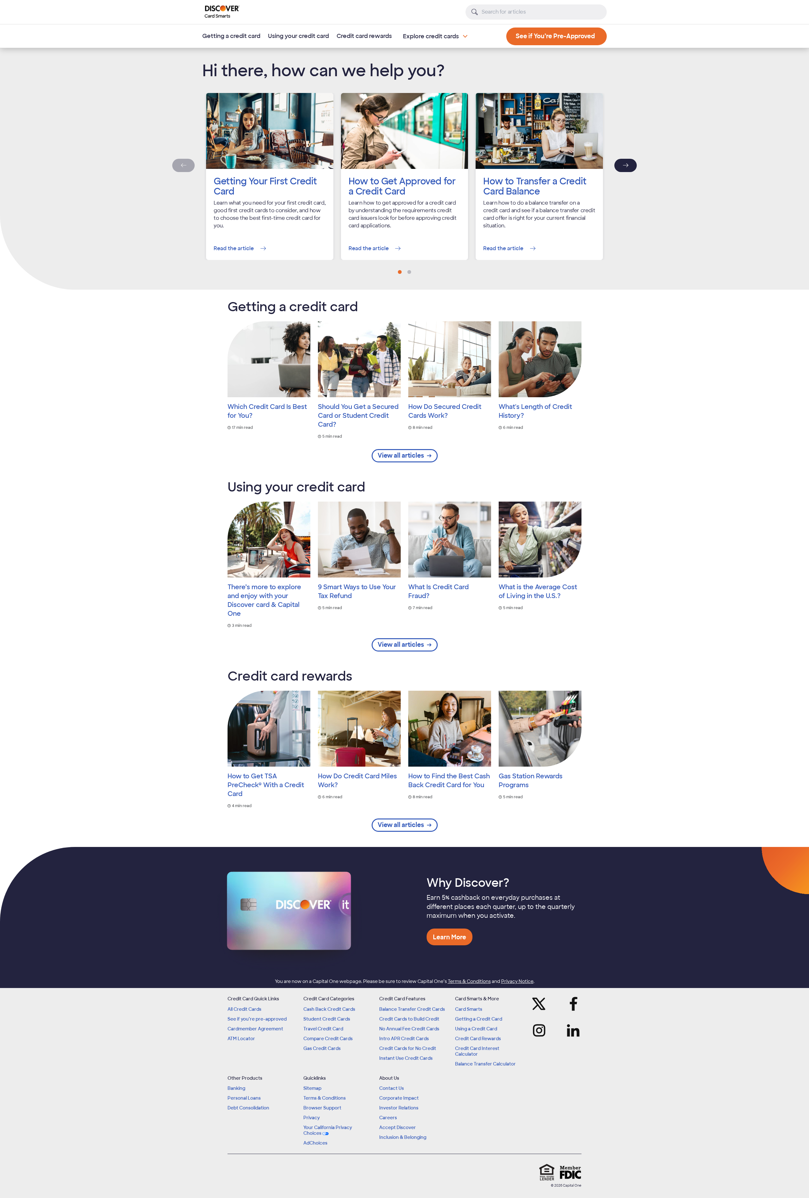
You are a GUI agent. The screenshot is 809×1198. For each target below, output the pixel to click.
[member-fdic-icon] (570, 1172)
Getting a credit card (231, 36)
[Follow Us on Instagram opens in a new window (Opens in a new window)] (541, 1030)
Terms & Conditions (469, 981)
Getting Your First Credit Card (265, 186)
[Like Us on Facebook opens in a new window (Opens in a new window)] (571, 1004)
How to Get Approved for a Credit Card (402, 186)
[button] (400, 272)
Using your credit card (298, 36)
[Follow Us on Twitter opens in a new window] (541, 1004)
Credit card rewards (364, 36)
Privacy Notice (517, 981)
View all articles (401, 456)
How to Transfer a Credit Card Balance (534, 186)
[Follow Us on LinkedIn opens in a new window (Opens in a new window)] (571, 1030)
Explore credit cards (431, 36)
